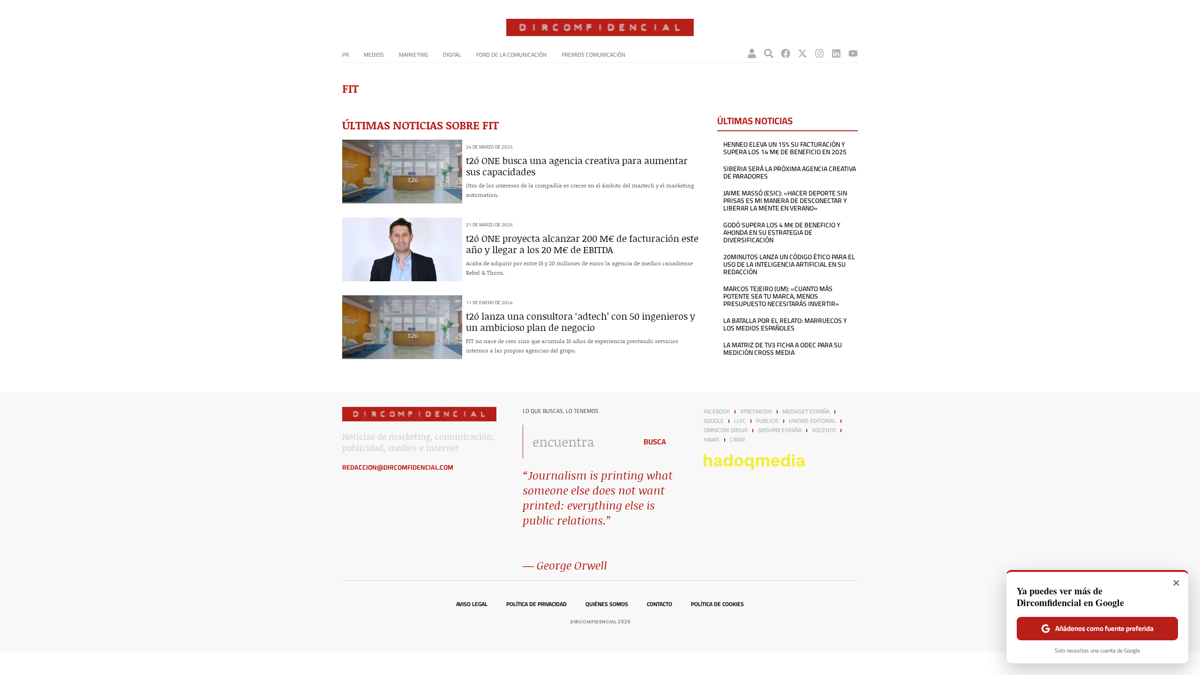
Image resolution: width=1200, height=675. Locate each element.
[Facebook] (785, 53)
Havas (712, 439)
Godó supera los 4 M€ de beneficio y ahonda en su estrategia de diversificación (781, 232)
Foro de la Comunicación (511, 54)
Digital (452, 54)
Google (714, 421)
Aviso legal (472, 604)
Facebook (717, 411)
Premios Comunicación (593, 54)
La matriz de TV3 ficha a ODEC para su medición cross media (782, 349)
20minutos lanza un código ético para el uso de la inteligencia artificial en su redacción (789, 264)
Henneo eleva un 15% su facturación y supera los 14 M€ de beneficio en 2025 (785, 148)
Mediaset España (806, 411)
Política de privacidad (536, 604)
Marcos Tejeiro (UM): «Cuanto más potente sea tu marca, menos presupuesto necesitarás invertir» (781, 296)
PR (345, 54)
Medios (374, 54)
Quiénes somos (606, 604)
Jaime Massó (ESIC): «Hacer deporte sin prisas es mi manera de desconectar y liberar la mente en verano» (785, 200)
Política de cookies (717, 604)
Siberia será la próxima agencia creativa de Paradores (789, 172)
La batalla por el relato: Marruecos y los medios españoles (785, 324)
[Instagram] (819, 53)
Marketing (413, 54)
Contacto (659, 604)
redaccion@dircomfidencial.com (397, 467)
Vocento (824, 430)
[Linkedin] (836, 53)
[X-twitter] (802, 53)
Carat (737, 439)
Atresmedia (756, 411)
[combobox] (577, 441)
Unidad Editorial (812, 421)
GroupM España (780, 430)
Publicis (767, 421)
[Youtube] (853, 53)
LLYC (740, 421)
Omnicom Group (726, 430)
